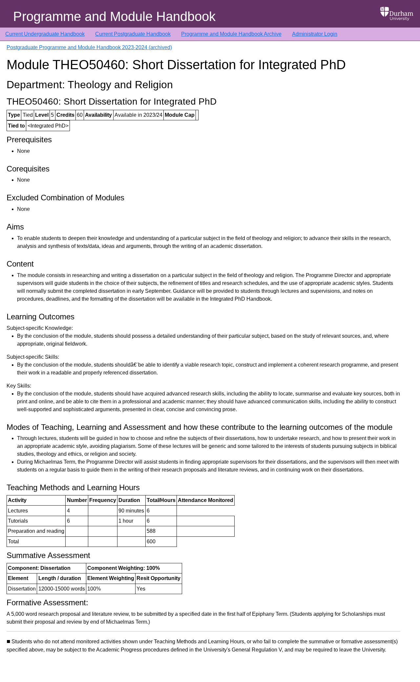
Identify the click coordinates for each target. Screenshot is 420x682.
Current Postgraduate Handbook (133, 34)
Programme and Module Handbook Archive (231, 34)
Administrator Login (314, 34)
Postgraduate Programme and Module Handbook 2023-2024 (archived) (89, 47)
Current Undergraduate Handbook (45, 34)
